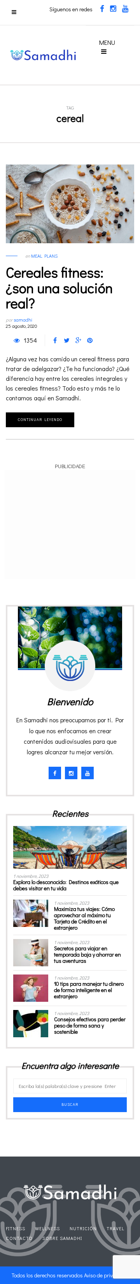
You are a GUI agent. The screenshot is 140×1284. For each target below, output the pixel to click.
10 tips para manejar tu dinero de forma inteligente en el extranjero (89, 990)
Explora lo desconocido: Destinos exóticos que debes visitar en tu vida (66, 885)
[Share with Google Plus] (78, 340)
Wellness (47, 1228)
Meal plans (44, 256)
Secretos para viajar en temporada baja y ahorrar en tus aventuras (87, 954)
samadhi (23, 320)
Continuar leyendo (40, 419)
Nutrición (83, 1228)
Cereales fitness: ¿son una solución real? (59, 287)
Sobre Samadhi (62, 1238)
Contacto (19, 1238)
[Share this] (55, 340)
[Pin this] (90, 340)
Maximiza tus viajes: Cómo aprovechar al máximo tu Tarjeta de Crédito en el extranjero (84, 918)
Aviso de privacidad (106, 1275)
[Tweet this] (66, 340)
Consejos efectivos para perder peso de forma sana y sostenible (90, 1025)
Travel (115, 1228)
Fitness (15, 1228)
